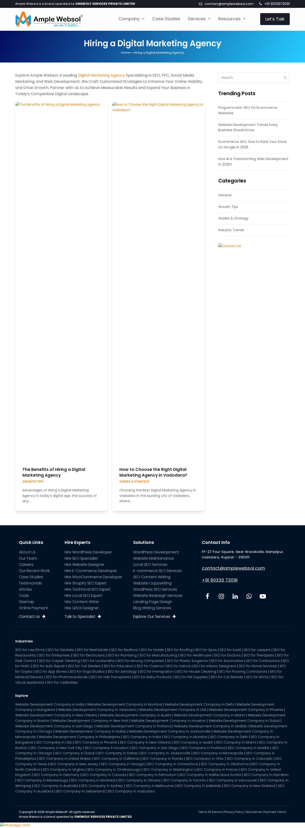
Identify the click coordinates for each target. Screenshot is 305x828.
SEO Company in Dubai (75, 753)
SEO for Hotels (152, 649)
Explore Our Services (151, 616)
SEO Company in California (116, 758)
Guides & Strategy (134, 482)
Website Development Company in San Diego (54, 726)
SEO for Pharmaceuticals (67, 677)
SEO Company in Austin (193, 742)
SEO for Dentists (60, 649)
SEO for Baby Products (153, 677)
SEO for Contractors (263, 660)
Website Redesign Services (158, 595)
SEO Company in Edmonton (152, 774)
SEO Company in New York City (56, 747)
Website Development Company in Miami (209, 715)
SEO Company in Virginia (64, 769)
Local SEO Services (150, 564)
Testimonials (30, 583)
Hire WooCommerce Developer (93, 577)
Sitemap (26, 601)
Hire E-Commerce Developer (91, 570)
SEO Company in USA (54, 742)
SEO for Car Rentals (227, 677)
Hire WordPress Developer (88, 552)
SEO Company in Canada (104, 774)
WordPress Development (156, 552)
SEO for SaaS (230, 649)
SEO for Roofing (180, 649)
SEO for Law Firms (30, 649)
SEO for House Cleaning (196, 671)
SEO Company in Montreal (93, 780)
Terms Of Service (210, 812)
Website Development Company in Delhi (199, 704)
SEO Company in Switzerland (80, 791)
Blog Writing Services (152, 608)
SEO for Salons (178, 666)
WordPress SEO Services (155, 589)
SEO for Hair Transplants (111, 677)
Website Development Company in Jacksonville (169, 731)
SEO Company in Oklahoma (225, 764)
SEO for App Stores (51, 671)
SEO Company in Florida (162, 758)
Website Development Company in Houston (168, 720)
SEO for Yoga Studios (87, 671)
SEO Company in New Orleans (145, 742)
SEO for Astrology (122, 671)
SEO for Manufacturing (158, 655)
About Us (27, 552)
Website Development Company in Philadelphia (79, 736)
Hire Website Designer (84, 564)
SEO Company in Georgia (123, 764)
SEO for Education (119, 666)
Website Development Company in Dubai (244, 720)
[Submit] (285, 77)
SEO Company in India (142, 736)
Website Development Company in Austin (135, 715)
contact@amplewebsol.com (229, 3)
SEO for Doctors (227, 655)
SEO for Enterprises (54, 655)
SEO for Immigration (156, 671)
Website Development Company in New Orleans (56, 715)
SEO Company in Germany (56, 774)
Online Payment (33, 608)
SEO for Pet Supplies (191, 677)
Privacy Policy (234, 812)
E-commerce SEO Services (157, 570)
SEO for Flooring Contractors (243, 671)
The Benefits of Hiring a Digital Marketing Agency (53, 472)
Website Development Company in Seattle (210, 726)
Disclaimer (253, 812)
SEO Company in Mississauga (42, 780)
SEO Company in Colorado (250, 758)
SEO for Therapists (259, 655)
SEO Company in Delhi (229, 736)
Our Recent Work (34, 570)
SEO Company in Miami (236, 742)
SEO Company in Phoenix (96, 742)
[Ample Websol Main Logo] (49, 18)
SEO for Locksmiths (99, 660)
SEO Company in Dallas (117, 753)
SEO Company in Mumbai (185, 736)
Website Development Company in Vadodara (97, 709)
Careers (26, 564)
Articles (25, 589)
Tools (24, 595)
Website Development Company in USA (172, 709)
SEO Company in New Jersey (74, 764)
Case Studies (31, 577)
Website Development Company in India (49, 704)
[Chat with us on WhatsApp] (15, 825)
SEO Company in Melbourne (149, 785)
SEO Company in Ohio (205, 758)
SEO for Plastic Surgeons (187, 660)
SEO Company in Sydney (102, 785)
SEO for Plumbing (122, 655)
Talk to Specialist (80, 616)
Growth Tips (32, 482)
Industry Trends (231, 230)
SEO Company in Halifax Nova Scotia (210, 774)
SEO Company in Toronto (184, 780)
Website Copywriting (152, 583)
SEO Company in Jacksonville (165, 753)
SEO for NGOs (257, 677)
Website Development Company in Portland (133, 726)
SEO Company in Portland (203, 747)
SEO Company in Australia (56, 785)
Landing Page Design (152, 601)
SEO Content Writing (151, 577)
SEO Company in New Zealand (249, 785)
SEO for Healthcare (195, 655)
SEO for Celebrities (62, 682)
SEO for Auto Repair (49, 666)
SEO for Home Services (258, 666)
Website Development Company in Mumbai (124, 704)
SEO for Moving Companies (140, 660)
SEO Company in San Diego (155, 747)
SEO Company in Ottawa (139, 780)
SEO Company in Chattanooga (114, 769)
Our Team (28, 558)
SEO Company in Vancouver (233, 780)
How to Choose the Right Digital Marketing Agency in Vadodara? (153, 472)
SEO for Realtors (124, 649)
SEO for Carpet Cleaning (59, 660)
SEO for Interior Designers (214, 666)
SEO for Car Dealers (84, 666)
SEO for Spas (206, 649)
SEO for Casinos (150, 666)
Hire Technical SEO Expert (88, 589)
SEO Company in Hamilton (266, 774)
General (224, 195)
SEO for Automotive (227, 660)
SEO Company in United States (65, 758)
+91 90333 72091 (220, 580)
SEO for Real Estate (92, 649)
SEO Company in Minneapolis (218, 753)
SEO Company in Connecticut (172, 764)
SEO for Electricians (89, 655)
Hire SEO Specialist (81, 558)
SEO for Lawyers (257, 649)
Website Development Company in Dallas (90, 731)
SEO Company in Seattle (248, 747)
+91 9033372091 (277, 3)
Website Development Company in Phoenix (246, 709)
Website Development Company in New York (90, 720)
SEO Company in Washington (168, 769)
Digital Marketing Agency (101, 75)
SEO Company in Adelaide (198, 785)
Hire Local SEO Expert (83, 595)
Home (126, 52)
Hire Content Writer (82, 601)
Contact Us (29, 616)
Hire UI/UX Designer (82, 608)
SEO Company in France (217, 769)
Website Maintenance (153, 558)
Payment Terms (275, 812)
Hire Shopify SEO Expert (86, 583)
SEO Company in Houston (107, 747)
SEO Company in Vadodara (131, 791)
